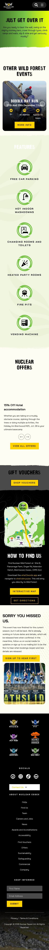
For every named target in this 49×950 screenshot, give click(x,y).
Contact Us (18, 787)
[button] (6, 104)
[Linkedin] (36, 776)
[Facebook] (13, 776)
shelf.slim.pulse (23, 578)
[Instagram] (20, 776)
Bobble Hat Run (24, 101)
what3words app (29, 575)
